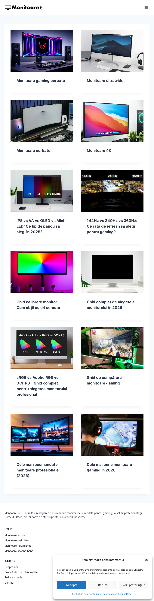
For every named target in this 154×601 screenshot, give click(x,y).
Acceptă (72, 585)
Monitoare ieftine (15, 535)
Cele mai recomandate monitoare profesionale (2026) (38, 470)
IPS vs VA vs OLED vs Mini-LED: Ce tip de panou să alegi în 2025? (41, 226)
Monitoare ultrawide (105, 80)
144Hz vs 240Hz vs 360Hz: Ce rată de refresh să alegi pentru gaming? (112, 226)
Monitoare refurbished (18, 545)
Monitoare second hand (19, 550)
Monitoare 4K (99, 150)
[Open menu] (146, 7)
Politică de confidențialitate (86, 594)
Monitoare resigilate (17, 540)
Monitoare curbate (33, 150)
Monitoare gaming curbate (41, 80)
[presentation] (42, 51)
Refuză (103, 585)
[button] (146, 560)
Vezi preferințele (133, 585)
